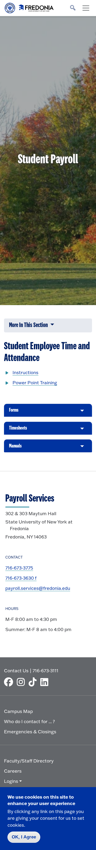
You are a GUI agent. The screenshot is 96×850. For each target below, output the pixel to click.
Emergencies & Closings (30, 731)
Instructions (25, 372)
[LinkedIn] (45, 681)
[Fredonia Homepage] (29, 6)
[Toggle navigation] (86, 8)
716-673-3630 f (21, 578)
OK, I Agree (24, 837)
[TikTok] (34, 681)
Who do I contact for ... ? (29, 721)
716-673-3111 (45, 670)
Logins (11, 781)
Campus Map (18, 711)
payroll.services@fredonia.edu (37, 588)
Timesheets (18, 430)
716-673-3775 (19, 568)
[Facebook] (10, 681)
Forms (13, 412)
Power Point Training (35, 382)
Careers (13, 771)
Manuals (15, 447)
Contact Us (16, 670)
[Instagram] (22, 681)
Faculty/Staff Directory (29, 761)
